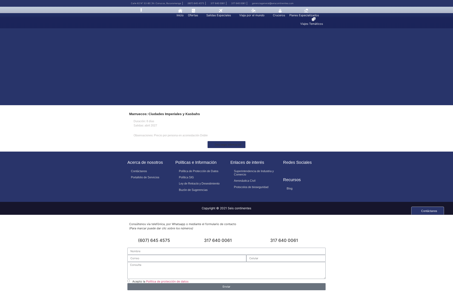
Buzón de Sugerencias (193, 189)
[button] (195, 15)
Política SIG (186, 177)
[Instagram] (313, 3)
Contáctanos (139, 171)
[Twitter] (324, 3)
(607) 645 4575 (154, 240)
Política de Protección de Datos (198, 171)
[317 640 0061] (199, 241)
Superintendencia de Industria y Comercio (254, 173)
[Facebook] (318, 3)
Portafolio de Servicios (145, 177)
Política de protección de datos (167, 281)
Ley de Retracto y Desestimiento (199, 183)
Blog (290, 188)
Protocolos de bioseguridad (251, 187)
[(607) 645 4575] (133, 241)
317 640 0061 (218, 240)
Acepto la (159, 281)
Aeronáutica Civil (245, 180)
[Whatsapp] (286, 171)
